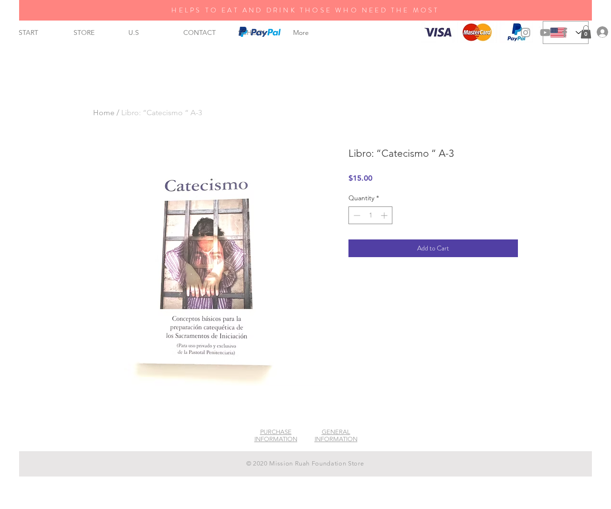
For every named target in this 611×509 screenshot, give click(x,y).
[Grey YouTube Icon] (545, 32)
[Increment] (385, 215)
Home (104, 112)
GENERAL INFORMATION (336, 435)
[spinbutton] (370, 215)
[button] (585, 31)
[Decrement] (356, 215)
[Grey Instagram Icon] (525, 32)
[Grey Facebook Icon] (564, 32)
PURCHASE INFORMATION (275, 435)
